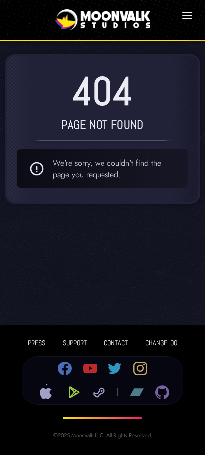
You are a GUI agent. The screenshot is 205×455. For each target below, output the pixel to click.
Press (36, 342)
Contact (116, 342)
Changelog (161, 342)
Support (75, 342)
